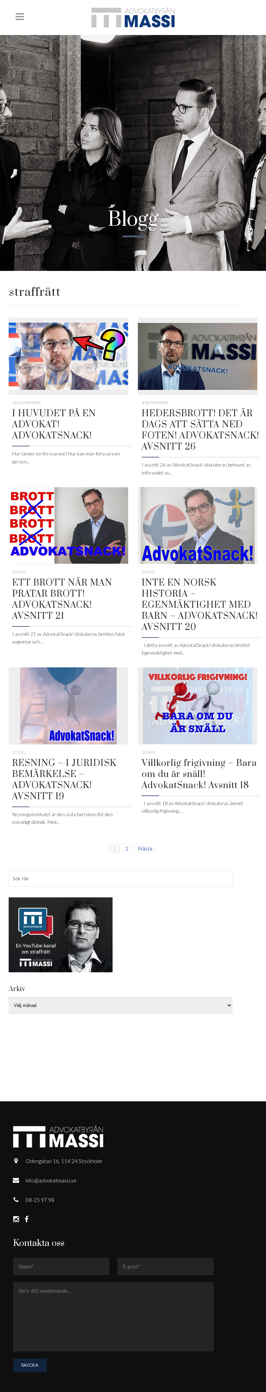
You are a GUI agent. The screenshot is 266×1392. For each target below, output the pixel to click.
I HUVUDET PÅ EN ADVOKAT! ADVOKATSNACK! (54, 425)
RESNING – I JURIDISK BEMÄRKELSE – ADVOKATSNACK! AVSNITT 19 (64, 780)
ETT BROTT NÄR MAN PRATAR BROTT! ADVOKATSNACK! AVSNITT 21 (62, 599)
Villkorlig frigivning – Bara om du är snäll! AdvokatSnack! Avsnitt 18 (199, 774)
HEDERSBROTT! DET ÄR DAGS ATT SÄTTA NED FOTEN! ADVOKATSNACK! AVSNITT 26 (200, 430)
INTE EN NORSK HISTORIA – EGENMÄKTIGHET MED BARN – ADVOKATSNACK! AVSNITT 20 (200, 605)
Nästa (145, 848)
